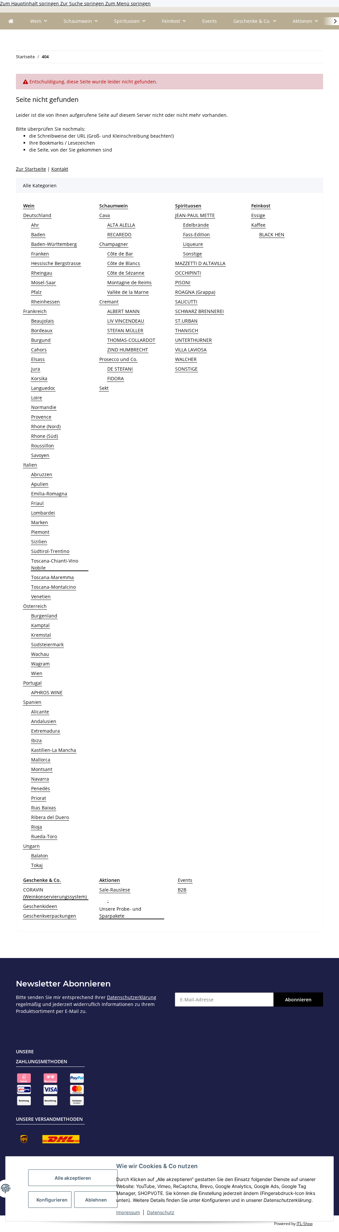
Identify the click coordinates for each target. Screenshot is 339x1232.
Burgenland (44, 616)
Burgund (41, 340)
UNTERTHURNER (193, 340)
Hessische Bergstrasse (56, 263)
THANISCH (186, 330)
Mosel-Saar (43, 282)
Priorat (38, 798)
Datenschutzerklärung (131, 997)
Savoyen (40, 455)
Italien (30, 465)
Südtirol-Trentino (50, 551)
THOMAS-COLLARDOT (131, 340)
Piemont (40, 532)
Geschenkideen (40, 906)
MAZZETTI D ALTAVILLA (200, 263)
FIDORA (115, 378)
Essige (258, 215)
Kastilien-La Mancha (53, 750)
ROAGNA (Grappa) (195, 292)
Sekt (104, 388)
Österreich (35, 606)
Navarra (40, 779)
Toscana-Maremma (52, 577)
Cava (104, 215)
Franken (40, 254)
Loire (36, 397)
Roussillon (42, 445)
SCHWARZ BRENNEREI (199, 311)
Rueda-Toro (44, 836)
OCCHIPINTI (188, 273)
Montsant (41, 769)
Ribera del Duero (50, 817)
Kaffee (258, 225)
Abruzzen (41, 474)
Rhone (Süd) (44, 436)
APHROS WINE (47, 692)
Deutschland (37, 215)
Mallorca (40, 759)
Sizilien (39, 541)
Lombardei (43, 513)
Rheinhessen (45, 301)
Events (185, 880)
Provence (41, 417)
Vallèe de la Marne (128, 292)
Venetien (41, 596)
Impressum (128, 1212)
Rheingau (41, 273)
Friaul (37, 503)
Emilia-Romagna (49, 493)
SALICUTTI (186, 301)
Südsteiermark (47, 644)
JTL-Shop (305, 1223)
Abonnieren (298, 999)
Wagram (40, 664)
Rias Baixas (43, 807)
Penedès (40, 788)
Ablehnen (96, 1200)
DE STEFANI (120, 369)
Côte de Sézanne (125, 273)
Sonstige (192, 254)
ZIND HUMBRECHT (127, 349)
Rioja (36, 827)
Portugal (32, 683)
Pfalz (36, 292)
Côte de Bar (120, 254)
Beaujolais (42, 321)
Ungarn (31, 846)
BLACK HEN (271, 234)
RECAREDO (119, 234)
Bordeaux (41, 330)
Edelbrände (196, 225)
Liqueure (193, 244)
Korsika (39, 378)
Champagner (113, 244)
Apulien (39, 484)
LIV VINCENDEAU (125, 321)
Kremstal (41, 635)
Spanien (32, 702)
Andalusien (43, 721)
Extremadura (45, 731)
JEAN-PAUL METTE (195, 215)
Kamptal (40, 625)
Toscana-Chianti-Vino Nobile (54, 564)
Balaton (39, 855)
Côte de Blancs (123, 263)
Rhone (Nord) (46, 426)
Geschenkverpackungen (49, 916)
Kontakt (59, 169)
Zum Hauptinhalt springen (30, 3)
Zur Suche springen (82, 3)
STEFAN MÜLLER (125, 330)
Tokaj (37, 865)
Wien (36, 673)
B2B (182, 890)
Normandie (43, 407)
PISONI (182, 282)
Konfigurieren (52, 1200)
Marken (39, 522)
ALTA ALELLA (121, 225)
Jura (35, 369)
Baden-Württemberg (54, 244)
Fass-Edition (196, 234)
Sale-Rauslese (114, 890)
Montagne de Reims (129, 282)
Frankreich (35, 311)
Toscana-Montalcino (53, 587)
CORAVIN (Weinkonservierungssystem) (55, 893)
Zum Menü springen (128, 3)
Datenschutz (160, 1212)
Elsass (38, 359)
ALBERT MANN (123, 311)
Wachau (40, 654)
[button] (331, 21)
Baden (38, 234)
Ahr (35, 225)
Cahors (39, 349)
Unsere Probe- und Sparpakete (120, 912)
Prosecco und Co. (118, 359)
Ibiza (36, 740)
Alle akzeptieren (73, 1178)
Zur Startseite (31, 169)
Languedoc (43, 388)
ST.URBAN (186, 321)
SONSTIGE (186, 369)
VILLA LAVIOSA (191, 349)
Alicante (40, 711)
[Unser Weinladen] (11, 21)
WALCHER (186, 359)
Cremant (109, 301)
